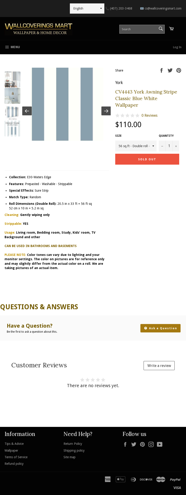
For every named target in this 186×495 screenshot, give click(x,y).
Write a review (159, 366)
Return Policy (73, 444)
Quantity (166, 135)
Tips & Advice (14, 444)
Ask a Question (162, 328)
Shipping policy (74, 450)
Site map (70, 457)
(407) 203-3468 (118, 8)
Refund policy (14, 463)
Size (118, 135)
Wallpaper (11, 450)
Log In (177, 47)
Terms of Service (16, 457)
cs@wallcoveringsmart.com (160, 8)
